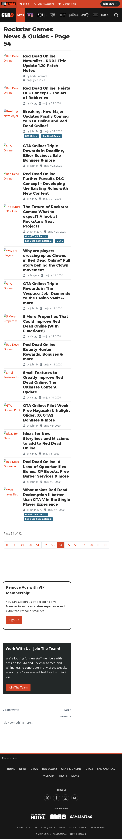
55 (68, 545)
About (20, 827)
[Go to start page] (8, 545)
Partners (83, 827)
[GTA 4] (63, 15)
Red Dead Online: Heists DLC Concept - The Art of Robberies (46, 93)
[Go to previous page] (15, 545)
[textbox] (37, 723)
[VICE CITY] (85, 15)
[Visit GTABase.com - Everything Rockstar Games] (58, 816)
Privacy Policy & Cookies (53, 827)
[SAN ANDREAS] (74, 15)
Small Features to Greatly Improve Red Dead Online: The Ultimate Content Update (43, 382)
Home (11, 769)
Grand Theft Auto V (35, 236)
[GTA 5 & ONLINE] (53, 15)
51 (37, 545)
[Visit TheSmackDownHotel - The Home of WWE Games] (38, 816)
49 (22, 545)
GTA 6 (60, 240)
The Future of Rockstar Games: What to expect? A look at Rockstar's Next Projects (45, 216)
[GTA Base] (7, 15)
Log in (26, 3)
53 (52, 545)
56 (75, 545)
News (20, 15)
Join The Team (18, 687)
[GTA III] (95, 15)
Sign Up (14, 620)
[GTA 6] (30, 15)
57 (83, 545)
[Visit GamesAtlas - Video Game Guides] (81, 816)
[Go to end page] (106, 545)
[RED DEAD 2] (42, 15)
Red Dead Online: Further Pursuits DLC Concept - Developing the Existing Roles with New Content (45, 184)
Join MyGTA (110, 3)
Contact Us (32, 827)
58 (91, 545)
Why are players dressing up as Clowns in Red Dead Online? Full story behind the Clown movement (46, 260)
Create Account (46, 3)
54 (60, 545)
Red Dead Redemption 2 (38, 240)
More (104, 15)
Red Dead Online (51, 136)
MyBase (5, 3)
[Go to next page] (98, 545)
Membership (69, 3)
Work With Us (98, 827)
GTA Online (31, 136)
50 (30, 545)
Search (72, 827)
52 (45, 545)
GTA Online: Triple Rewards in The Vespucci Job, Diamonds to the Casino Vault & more (46, 293)
